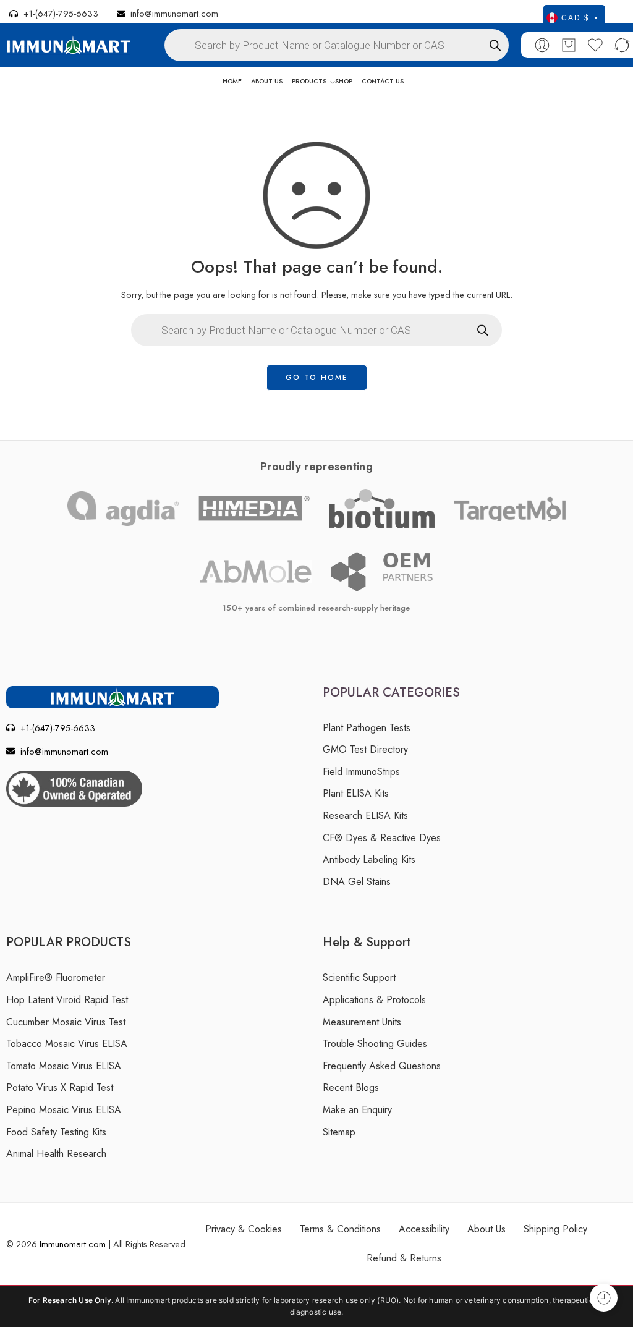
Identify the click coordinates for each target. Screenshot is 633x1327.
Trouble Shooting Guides (375, 1044)
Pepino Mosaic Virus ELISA (63, 1110)
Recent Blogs (351, 1087)
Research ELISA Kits (365, 815)
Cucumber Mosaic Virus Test (65, 1022)
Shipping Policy (555, 1229)
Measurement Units (362, 1022)
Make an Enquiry (357, 1110)
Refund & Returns (404, 1258)
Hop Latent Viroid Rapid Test (67, 1000)
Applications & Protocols (374, 1000)
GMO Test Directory (365, 749)
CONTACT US (383, 81)
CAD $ (575, 18)
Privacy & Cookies (243, 1229)
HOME (232, 81)
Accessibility (424, 1229)
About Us (486, 1229)
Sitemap (339, 1132)
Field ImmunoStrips (361, 772)
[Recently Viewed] (604, 1298)
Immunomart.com (73, 1243)
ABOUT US (267, 81)
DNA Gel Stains (357, 882)
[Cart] (568, 45)
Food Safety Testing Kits (56, 1132)
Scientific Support (359, 977)
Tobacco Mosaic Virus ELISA (66, 1044)
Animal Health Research (56, 1154)
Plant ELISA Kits (356, 793)
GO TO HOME (317, 377)
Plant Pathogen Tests (366, 728)
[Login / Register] (542, 45)
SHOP (343, 81)
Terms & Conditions (340, 1229)
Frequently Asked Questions (382, 1066)
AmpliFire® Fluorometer (55, 977)
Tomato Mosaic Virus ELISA (63, 1066)
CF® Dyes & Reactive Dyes (382, 838)
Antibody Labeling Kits (369, 859)
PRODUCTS (309, 81)
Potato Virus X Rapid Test (59, 1087)
